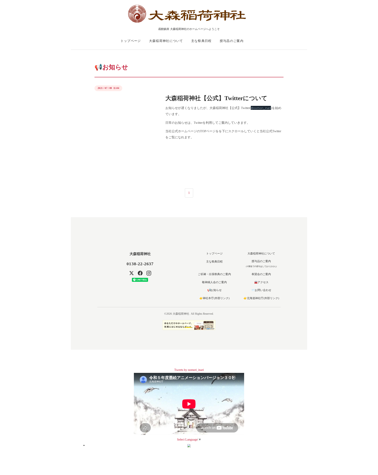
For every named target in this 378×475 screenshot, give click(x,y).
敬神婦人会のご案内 (214, 282)
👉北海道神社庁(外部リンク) (261, 298)
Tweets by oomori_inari (189, 369)
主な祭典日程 (201, 41)
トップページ (130, 41)
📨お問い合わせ (261, 290)
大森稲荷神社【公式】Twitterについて (216, 98)
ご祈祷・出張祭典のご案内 (214, 274)
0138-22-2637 (140, 263)
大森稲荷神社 (140, 254)
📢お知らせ (214, 290)
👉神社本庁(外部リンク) (214, 298)
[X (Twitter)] (131, 273)
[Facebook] (140, 273)
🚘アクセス (261, 282)
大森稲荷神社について (166, 41)
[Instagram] (148, 273)
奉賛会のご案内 (261, 274)
